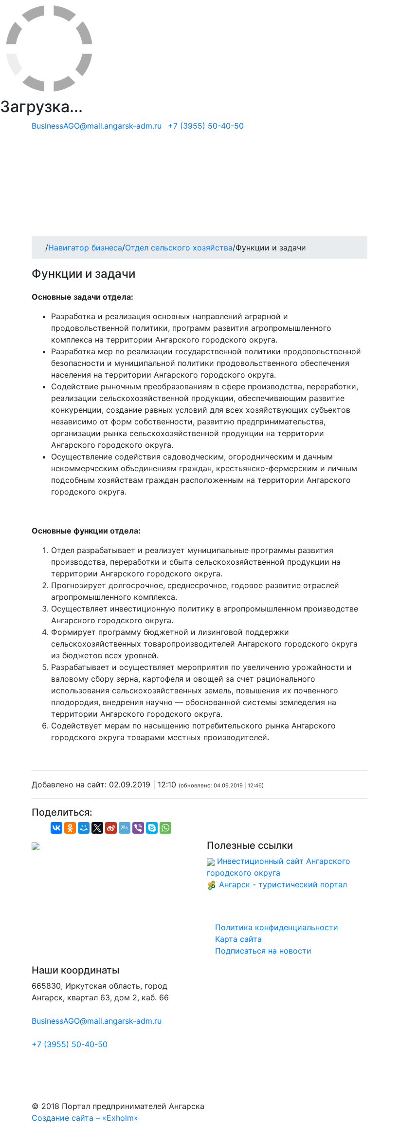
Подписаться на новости (262, 951)
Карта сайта (237, 939)
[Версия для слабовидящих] (364, 195)
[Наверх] (3, 1141)
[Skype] (152, 828)
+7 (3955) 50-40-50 (206, 126)
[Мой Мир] (84, 828)
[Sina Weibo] (111, 828)
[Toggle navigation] (53, 222)
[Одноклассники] (70, 828)
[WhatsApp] (165, 828)
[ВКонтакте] (56, 828)
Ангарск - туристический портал (283, 884)
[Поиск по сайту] (364, 183)
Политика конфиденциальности (275, 927)
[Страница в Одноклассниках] (364, 160)
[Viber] (138, 828)
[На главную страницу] (199, 146)
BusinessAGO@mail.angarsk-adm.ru (97, 126)
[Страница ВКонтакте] (364, 171)
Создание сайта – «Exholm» (85, 1118)
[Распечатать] (41, 830)
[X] (97, 828)
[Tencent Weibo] (124, 828)
